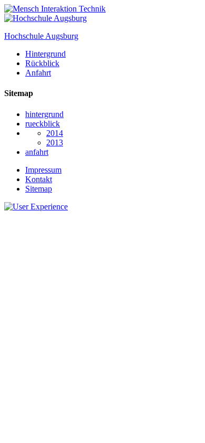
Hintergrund (45, 53)
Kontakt (38, 179)
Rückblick (42, 63)
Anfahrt (38, 72)
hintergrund (44, 114)
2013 (54, 142)
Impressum (43, 169)
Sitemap (38, 188)
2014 (54, 133)
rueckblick (42, 123)
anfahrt (36, 151)
